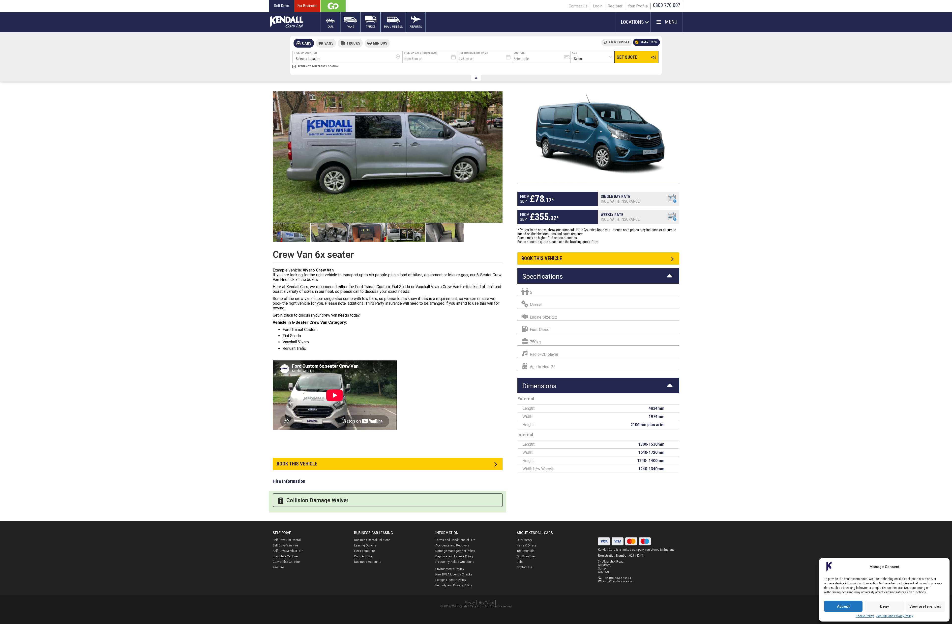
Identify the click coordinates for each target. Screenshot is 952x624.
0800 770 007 (666, 5)
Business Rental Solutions (372, 540)
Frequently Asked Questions (454, 562)
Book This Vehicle (297, 464)
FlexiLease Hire (364, 551)
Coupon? (519, 52)
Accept (843, 606)
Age (574, 52)
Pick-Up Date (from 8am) (420, 52)
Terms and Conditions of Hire (455, 540)
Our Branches (526, 556)
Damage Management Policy (455, 551)
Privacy (470, 602)
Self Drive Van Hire (285, 545)
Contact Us (578, 6)
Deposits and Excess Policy (454, 556)
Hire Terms (486, 602)
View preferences (925, 606)
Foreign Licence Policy (450, 580)
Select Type (648, 41)
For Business (307, 6)
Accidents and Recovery (452, 545)
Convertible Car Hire (286, 562)
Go (333, 6)
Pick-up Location (305, 52)
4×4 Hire (278, 567)
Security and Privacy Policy (894, 616)
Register (615, 6)
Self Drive (281, 6)
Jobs (520, 562)
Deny (884, 606)
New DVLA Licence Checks (453, 574)
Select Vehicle (619, 41)
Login (597, 6)
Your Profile (638, 6)
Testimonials (526, 551)
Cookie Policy (865, 616)
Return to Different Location (318, 66)
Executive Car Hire (285, 556)
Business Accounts (367, 562)
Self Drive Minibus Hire (288, 551)
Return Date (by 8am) (473, 52)
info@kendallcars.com (618, 581)
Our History (524, 540)
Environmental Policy (449, 569)
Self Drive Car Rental (287, 540)
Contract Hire (363, 556)
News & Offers (526, 545)
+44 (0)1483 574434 (617, 578)
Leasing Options (365, 545)
